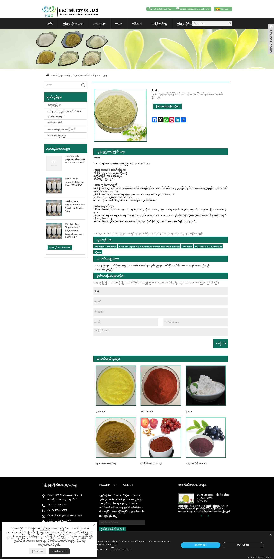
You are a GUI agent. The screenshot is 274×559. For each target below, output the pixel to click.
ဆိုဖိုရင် (98, 252)
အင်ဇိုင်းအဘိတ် (54, 122)
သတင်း (119, 23)
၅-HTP (189, 411)
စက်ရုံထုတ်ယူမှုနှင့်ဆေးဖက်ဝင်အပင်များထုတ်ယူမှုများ (87, 75)
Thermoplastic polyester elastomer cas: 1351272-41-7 (75, 159)
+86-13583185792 (58, 505)
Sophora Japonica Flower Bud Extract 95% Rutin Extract (149, 246)
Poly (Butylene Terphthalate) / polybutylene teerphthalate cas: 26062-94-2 (74, 230)
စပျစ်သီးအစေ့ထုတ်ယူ (151, 463)
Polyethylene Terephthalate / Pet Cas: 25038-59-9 (74, 181)
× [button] (270, 535)
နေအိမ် (50, 23)
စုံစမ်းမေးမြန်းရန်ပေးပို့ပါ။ (167, 106)
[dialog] (137, 545)
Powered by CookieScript (260, 557)
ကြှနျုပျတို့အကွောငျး (73, 23)
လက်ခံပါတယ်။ (59, 551)
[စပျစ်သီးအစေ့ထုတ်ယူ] (160, 437)
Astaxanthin (147, 411)
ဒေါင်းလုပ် (137, 23)
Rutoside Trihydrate (105, 246)
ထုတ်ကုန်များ (99, 23)
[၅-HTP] (205, 385)
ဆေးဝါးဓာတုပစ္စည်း (56, 135)
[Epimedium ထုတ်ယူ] (115, 437)
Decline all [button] (243, 545)
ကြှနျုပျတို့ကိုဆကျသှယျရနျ (191, 23)
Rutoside (187, 246)
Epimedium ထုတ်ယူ (106, 463)
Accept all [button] (201, 545)
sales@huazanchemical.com (194, 9)
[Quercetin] (115, 385)
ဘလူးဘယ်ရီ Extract (196, 463)
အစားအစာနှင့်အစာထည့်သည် (61, 129)
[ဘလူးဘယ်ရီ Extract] (205, 437)
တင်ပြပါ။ (220, 343)
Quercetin (101, 411)
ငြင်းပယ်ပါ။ (37, 551)
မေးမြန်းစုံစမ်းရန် (159, 23)
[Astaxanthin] (160, 385)
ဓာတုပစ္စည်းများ (54, 105)
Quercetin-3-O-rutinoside (208, 246)
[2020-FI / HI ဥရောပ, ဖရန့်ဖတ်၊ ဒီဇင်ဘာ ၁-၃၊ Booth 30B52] (186, 498)
